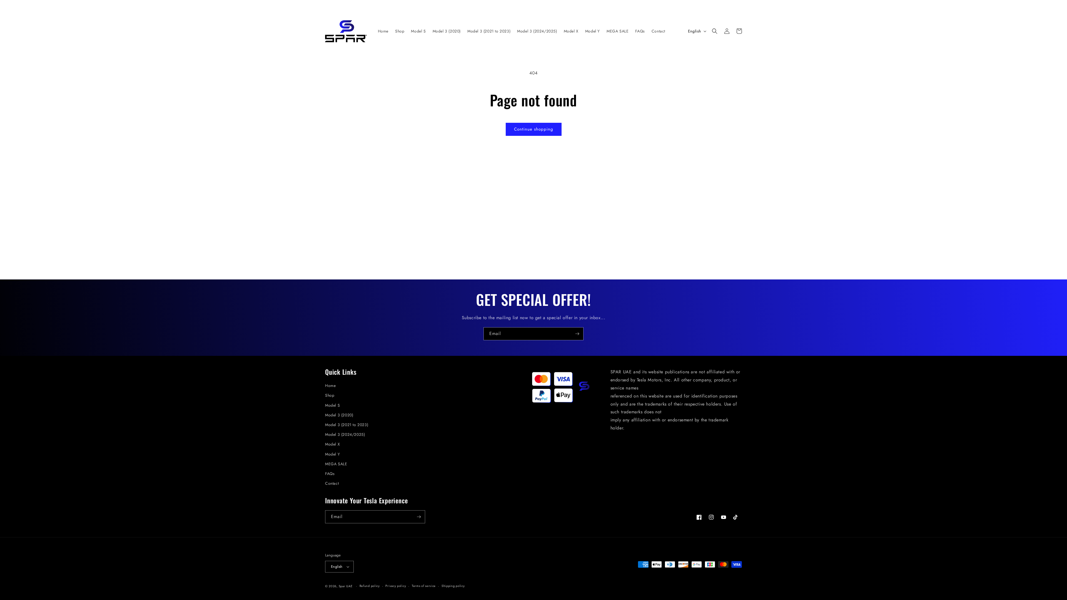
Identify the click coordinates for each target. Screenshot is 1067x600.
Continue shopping (533, 129)
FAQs (330, 473)
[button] (715, 31)
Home (330, 385)
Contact (332, 483)
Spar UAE (346, 586)
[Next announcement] (657, 6)
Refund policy (370, 586)
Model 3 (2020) (339, 415)
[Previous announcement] (409, 6)
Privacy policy (395, 586)
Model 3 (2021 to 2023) (346, 425)
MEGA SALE (336, 464)
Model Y (332, 454)
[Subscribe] (577, 333)
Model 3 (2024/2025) (345, 434)
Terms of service (424, 586)
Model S (332, 405)
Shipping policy (453, 586)
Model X (332, 444)
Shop (329, 395)
